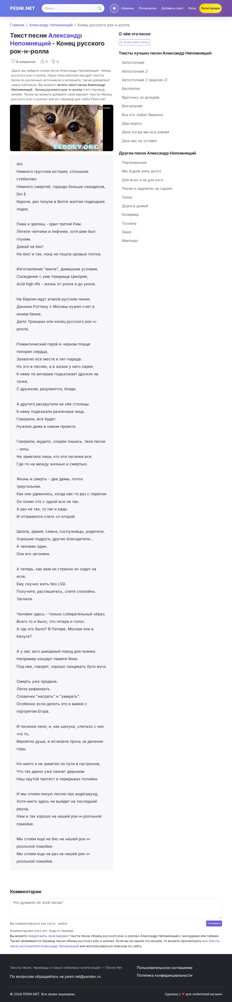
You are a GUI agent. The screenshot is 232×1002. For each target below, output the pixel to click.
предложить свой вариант (48, 936)
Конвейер (130, 214)
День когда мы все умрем (145, 132)
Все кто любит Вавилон (142, 114)
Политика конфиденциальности (164, 975)
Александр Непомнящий (50, 25)
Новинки (127, 8)
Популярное (148, 8)
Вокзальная (132, 106)
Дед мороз (132, 123)
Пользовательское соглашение (164, 967)
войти (62, 923)
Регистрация (210, 8)
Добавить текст (172, 8)
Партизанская (134, 162)
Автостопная (133, 62)
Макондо (130, 240)
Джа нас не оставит (139, 140)
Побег (127, 197)
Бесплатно (131, 88)
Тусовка (129, 223)
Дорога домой (135, 206)
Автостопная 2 (135, 71)
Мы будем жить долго (141, 171)
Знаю (126, 232)
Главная (17, 25)
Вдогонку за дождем (140, 97)
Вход (192, 8)
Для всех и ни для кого (142, 180)
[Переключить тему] (114, 8)
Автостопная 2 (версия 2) (144, 80)
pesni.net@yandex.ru (83, 976)
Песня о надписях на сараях (147, 188)
